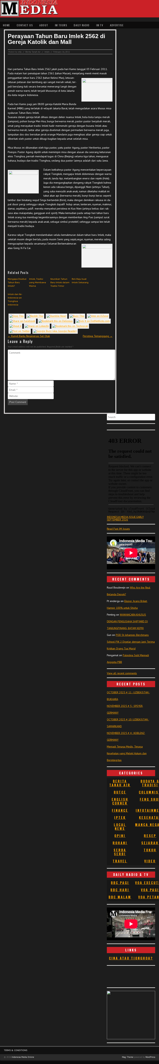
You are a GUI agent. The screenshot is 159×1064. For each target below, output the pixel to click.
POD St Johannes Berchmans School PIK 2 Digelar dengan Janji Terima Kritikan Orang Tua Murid (131, 641)
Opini (119, 835)
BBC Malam (120, 897)
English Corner (120, 801)
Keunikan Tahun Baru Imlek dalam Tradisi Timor (59, 282)
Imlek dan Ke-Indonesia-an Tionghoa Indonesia (15, 299)
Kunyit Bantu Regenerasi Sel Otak (29, 336)
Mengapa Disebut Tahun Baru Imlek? (17, 282)
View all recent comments (122, 673)
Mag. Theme (127, 1057)
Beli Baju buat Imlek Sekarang (80, 280)
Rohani (120, 843)
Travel (120, 861)
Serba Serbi (120, 852)
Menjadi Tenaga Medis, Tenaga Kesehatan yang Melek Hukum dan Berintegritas (127, 753)
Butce (120, 792)
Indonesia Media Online (23, 1057)
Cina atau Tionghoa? (131, 958)
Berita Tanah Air (33, 51)
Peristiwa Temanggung (97, 336)
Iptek (120, 817)
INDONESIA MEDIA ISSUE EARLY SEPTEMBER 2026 (125, 518)
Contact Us (25, 25)
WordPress (150, 1057)
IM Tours (61, 25)
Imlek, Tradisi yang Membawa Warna (37, 282)
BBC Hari (120, 890)
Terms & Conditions (15, 1050)
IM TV (99, 25)
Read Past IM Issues (118, 528)
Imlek (46, 51)
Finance (120, 810)
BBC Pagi (120, 882)
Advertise (117, 25)
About (43, 25)
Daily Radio (81, 25)
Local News (120, 826)
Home (6, 25)
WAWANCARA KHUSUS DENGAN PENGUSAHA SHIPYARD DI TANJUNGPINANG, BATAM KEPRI (127, 621)
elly (20, 51)
